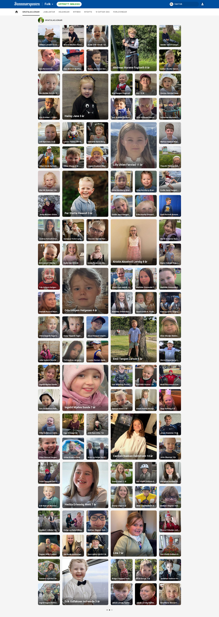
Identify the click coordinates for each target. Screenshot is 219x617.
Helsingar (64, 12)
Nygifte (88, 12)
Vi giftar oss (103, 12)
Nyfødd (77, 12)
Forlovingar (120, 12)
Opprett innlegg (69, 4)
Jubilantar (49, 12)
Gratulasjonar (31, 13)
